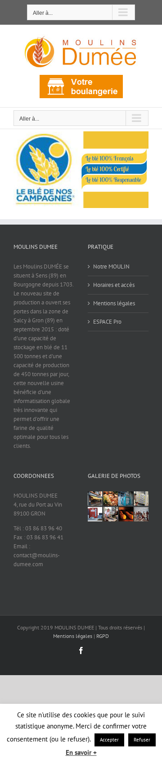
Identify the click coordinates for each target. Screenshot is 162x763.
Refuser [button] (142, 740)
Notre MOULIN (111, 266)
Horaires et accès (114, 285)
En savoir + (81, 752)
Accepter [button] (109, 740)
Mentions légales (114, 303)
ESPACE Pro (107, 321)
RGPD (102, 636)
